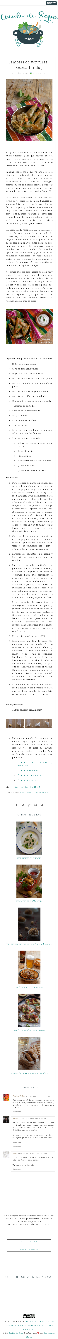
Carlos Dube (19, 1096)
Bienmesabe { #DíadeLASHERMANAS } (29, 1073)
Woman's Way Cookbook (27, 787)
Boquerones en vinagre (29, 858)
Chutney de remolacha (29, 775)
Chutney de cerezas (28, 770)
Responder (17, 1112)
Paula (15, 1118)
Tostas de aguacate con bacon (29, 1030)
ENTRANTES (25, 793)
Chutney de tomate (28, 780)
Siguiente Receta (29, 1249)
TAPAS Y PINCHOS (40, 793)
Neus (15, 1153)
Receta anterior (29, 1242)
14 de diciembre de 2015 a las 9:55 (32, 1118)
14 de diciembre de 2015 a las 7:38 (39, 1096)
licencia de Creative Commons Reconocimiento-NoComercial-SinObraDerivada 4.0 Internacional (29, 1325)
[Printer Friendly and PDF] (42, 805)
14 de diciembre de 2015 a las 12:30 (32, 1153)
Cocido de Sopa (16, 1333)
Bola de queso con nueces (29, 987)
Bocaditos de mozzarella (29, 901)
